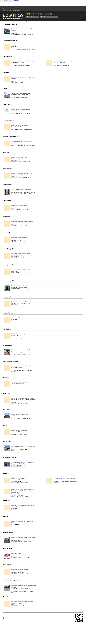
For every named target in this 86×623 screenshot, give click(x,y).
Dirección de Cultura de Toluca (18, 478)
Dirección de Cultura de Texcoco (19, 430)
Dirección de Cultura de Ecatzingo (19, 157)
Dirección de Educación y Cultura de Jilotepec (22, 221)
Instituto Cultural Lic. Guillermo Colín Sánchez (22, 61)
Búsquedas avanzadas (65, 17)
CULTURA (16, 1)
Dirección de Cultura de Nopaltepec (19, 334)
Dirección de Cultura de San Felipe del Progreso (23, 366)
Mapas (27, 20)
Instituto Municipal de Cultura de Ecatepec (21, 141)
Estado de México (7, 8)
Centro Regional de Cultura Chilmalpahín (21, 93)
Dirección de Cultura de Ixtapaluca (19, 205)
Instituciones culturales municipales (11, 10)
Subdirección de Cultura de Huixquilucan (21, 189)
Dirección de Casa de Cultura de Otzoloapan (22, 350)
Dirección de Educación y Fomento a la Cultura (22, 173)
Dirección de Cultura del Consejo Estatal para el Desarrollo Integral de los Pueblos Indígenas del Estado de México (23, 491)
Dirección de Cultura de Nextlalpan (19, 302)
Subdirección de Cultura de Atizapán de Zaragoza (23, 45)
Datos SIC (76, 17)
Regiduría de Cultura (16, 553)
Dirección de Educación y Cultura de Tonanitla (22, 601)
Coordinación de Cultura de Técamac (20, 382)
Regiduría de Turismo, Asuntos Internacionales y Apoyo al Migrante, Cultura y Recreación (23, 506)
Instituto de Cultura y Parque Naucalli (20, 269)
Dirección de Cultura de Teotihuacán (20, 414)
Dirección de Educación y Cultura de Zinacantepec (23, 537)
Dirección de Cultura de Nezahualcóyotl (20, 285)
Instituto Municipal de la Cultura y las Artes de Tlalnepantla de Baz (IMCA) (22, 463)
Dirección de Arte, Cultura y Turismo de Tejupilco (22, 398)
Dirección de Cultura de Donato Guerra (20, 125)
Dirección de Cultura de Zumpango (19, 569)
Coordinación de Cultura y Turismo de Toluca (64, 478)
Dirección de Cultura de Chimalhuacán (20, 109)
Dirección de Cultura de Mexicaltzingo (20, 253)
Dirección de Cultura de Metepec (19, 237)
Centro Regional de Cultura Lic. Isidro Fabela (65, 61)
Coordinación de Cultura (17, 318)
